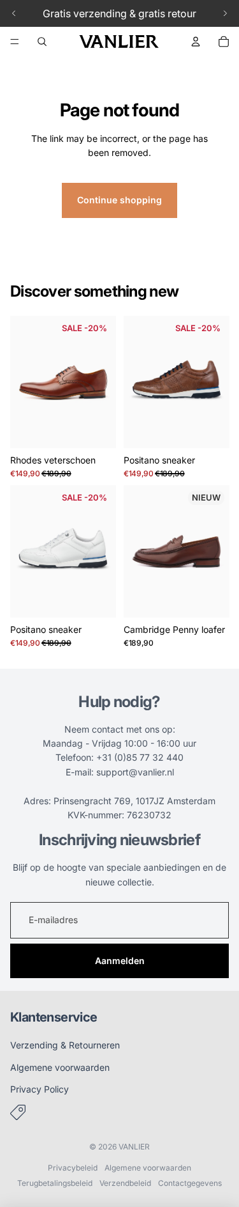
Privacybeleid (73, 1167)
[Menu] (14, 41)
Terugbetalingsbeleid (54, 1183)
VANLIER (134, 1146)
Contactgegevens (190, 1183)
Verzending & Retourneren (65, 1045)
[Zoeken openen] (42, 41)
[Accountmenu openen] (196, 41)
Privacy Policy (39, 1089)
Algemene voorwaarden (60, 1067)
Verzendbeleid (125, 1183)
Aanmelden (120, 960)
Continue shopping (119, 199)
